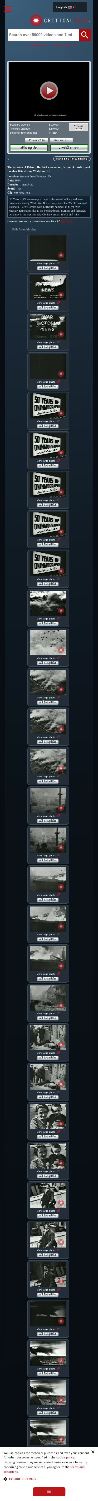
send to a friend (75, 159)
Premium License (20, 128)
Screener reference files (24, 132)
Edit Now (67, 221)
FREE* (53, 132)
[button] (48, 90)
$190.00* (54, 124)
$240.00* (54, 128)
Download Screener (69, 148)
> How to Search (38, 45)
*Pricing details (78, 127)
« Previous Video (36, 140)
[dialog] (49, 1474)
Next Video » (61, 140)
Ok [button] (49, 1492)
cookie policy (65, 1457)
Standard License (20, 124)
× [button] (92, 1452)
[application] (49, 91)
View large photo (46, 263)
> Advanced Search (64, 45)
